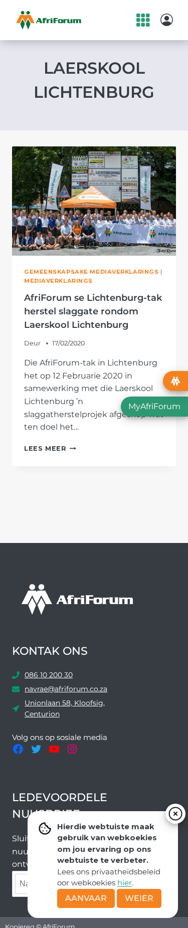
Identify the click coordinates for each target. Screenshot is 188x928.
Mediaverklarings (58, 280)
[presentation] (94, 201)
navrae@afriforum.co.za (66, 688)
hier (124, 882)
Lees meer (50, 448)
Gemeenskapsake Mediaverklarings (91, 271)
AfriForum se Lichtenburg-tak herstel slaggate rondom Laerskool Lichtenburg (93, 311)
